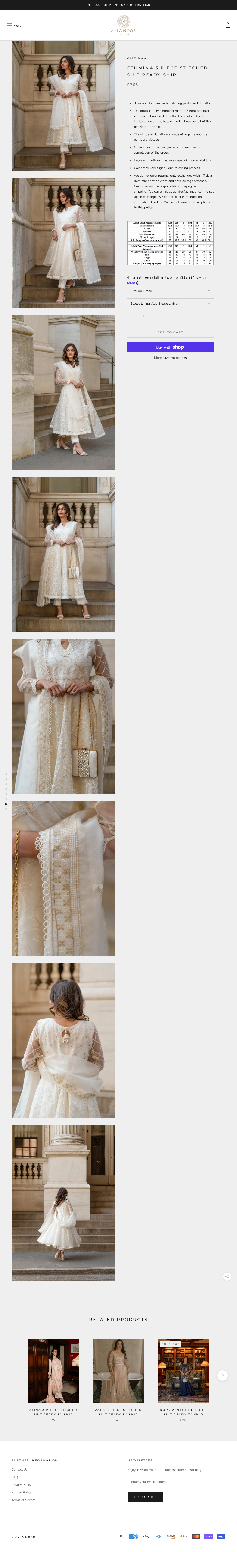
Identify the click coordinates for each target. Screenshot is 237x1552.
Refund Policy (21, 1492)
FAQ (15, 1477)
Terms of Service (23, 1500)
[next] (222, 1375)
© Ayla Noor (23, 1537)
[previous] (14, 1375)
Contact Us (20, 1469)
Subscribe (145, 1497)
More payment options (170, 358)
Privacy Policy (21, 1485)
